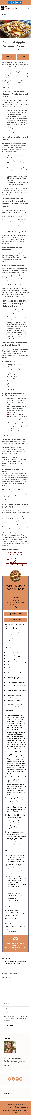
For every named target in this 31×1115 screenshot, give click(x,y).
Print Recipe (22, 57)
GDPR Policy (7, 1107)
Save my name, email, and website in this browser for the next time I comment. (15, 1018)
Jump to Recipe (9, 57)
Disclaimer (15, 1107)
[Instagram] (13, 2)
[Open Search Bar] (28, 8)
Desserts (7, 958)
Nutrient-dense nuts (13, 415)
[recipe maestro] (9, 8)
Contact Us (24, 1107)
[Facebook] (9, 2)
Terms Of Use (10, 1104)
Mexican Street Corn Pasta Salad (15, 961)
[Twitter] (20, 2)
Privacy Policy (20, 1104)
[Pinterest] (17, 2)
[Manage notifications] (27, 1111)
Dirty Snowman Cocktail (12, 963)
